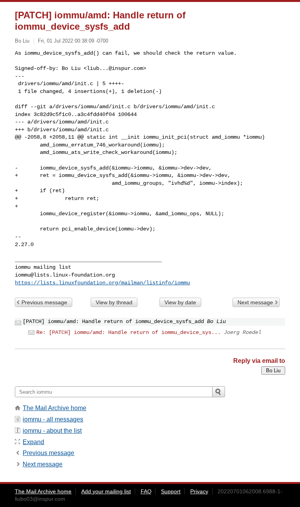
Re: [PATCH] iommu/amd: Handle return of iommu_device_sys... (128, 332)
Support (170, 491)
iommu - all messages (53, 419)
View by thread (114, 302)
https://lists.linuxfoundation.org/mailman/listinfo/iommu (102, 283)
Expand (33, 442)
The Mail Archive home (54, 408)
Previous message (44, 302)
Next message (255, 302)
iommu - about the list (52, 430)
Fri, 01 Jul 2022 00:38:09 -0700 (73, 41)
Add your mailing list (106, 491)
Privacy (199, 491)
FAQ (146, 491)
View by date (180, 302)
